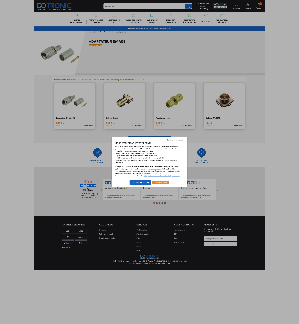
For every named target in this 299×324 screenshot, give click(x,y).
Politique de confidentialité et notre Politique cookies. (162, 176)
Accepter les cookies (140, 182)
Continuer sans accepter (175, 140)
